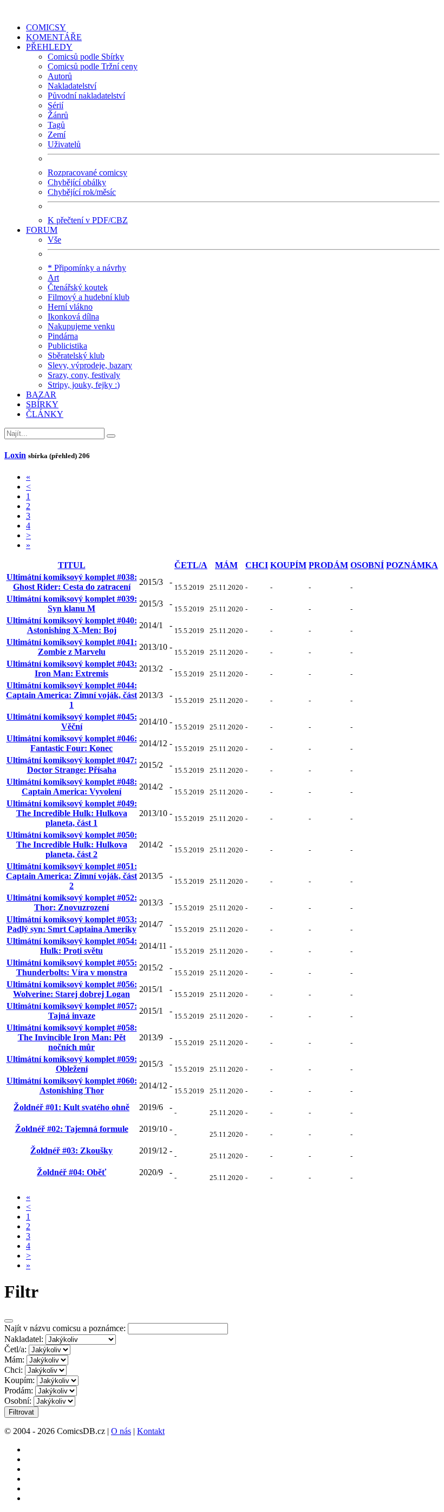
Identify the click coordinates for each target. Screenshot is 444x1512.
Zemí (57, 134)
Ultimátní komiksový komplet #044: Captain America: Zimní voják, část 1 (71, 695)
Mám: (14, 1359)
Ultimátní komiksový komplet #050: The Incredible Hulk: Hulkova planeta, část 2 (71, 844)
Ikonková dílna (73, 316)
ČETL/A (190, 565)
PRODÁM (328, 565)
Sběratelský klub (76, 355)
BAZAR (41, 394)
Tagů (56, 124)
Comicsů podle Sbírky (86, 56)
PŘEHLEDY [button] (49, 46)
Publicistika (67, 345)
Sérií (55, 105)
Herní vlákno (70, 306)
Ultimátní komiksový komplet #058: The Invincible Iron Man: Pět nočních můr (71, 1037)
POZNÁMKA (412, 565)
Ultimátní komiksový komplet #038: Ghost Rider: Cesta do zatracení (71, 581)
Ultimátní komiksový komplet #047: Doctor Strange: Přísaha (71, 764)
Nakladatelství (72, 85)
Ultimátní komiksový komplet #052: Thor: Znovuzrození (71, 902)
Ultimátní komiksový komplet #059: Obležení (71, 1063)
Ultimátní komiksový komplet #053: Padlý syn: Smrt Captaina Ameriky (71, 924)
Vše (54, 239)
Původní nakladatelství (86, 95)
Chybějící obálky (77, 182)
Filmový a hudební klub (88, 297)
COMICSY (46, 27)
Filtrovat (21, 1412)
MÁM (226, 565)
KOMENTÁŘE (54, 37)
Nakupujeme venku (81, 326)
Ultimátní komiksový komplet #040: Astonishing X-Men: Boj (71, 625)
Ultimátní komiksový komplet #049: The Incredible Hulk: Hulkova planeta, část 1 (71, 813)
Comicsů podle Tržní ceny (93, 66)
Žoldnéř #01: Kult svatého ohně (71, 1107)
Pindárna (63, 336)
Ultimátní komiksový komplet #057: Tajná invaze (71, 1010)
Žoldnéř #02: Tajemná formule (71, 1128)
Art (53, 277)
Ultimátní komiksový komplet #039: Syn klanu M (71, 603)
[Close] (8, 1320)
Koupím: (19, 1380)
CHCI (256, 565)
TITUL (72, 565)
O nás (121, 1431)
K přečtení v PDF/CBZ (88, 220)
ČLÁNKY (44, 414)
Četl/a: (15, 1349)
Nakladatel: (23, 1339)
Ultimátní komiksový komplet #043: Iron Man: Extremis (71, 668)
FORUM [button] (41, 229)
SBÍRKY (42, 404)
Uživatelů (64, 144)
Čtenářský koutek (78, 287)
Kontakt (151, 1431)
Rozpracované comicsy (87, 172)
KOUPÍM (288, 565)
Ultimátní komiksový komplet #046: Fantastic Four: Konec (71, 743)
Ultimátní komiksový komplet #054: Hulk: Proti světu (71, 945)
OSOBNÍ (367, 565)
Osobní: (17, 1400)
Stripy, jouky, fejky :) (84, 384)
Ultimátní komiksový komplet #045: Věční (71, 721)
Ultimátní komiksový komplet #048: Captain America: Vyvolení (71, 786)
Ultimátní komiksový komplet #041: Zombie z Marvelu (71, 646)
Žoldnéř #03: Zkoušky (71, 1150)
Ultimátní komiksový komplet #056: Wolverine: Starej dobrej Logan (71, 989)
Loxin (15, 455)
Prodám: (18, 1390)
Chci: (13, 1369)
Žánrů (58, 115)
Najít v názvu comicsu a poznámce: (65, 1328)
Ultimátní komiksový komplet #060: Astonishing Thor (71, 1085)
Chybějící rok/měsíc (82, 192)
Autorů (60, 76)
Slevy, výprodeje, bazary (90, 365)
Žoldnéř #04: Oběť (71, 1172)
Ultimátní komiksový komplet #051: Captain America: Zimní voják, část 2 (71, 876)
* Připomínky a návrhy (87, 267)
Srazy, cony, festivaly (84, 375)
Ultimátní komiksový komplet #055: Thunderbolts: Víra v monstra (71, 967)
